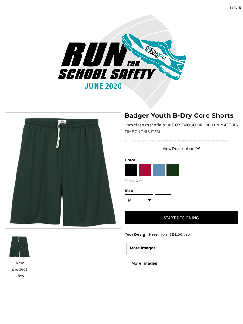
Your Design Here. (142, 234)
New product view (19, 269)
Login (235, 7)
